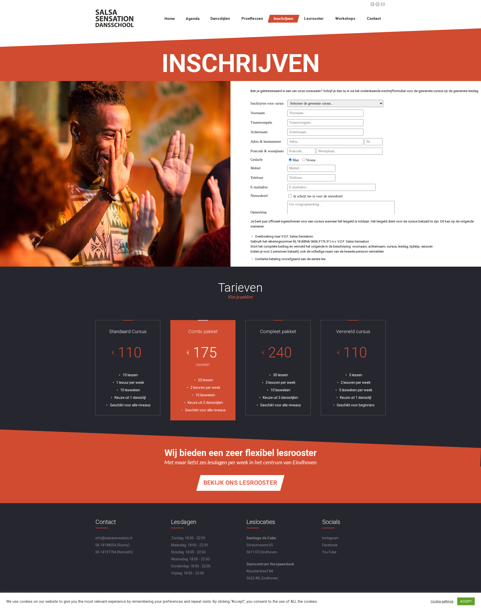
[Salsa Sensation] (115, 18)
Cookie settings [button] (442, 601)
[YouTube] (383, 4)
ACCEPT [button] (466, 601)
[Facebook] (372, 4)
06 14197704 (105, 552)
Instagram (330, 538)
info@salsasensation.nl (113, 538)
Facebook (329, 545)
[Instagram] (377, 4)
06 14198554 (105, 545)
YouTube (329, 552)
